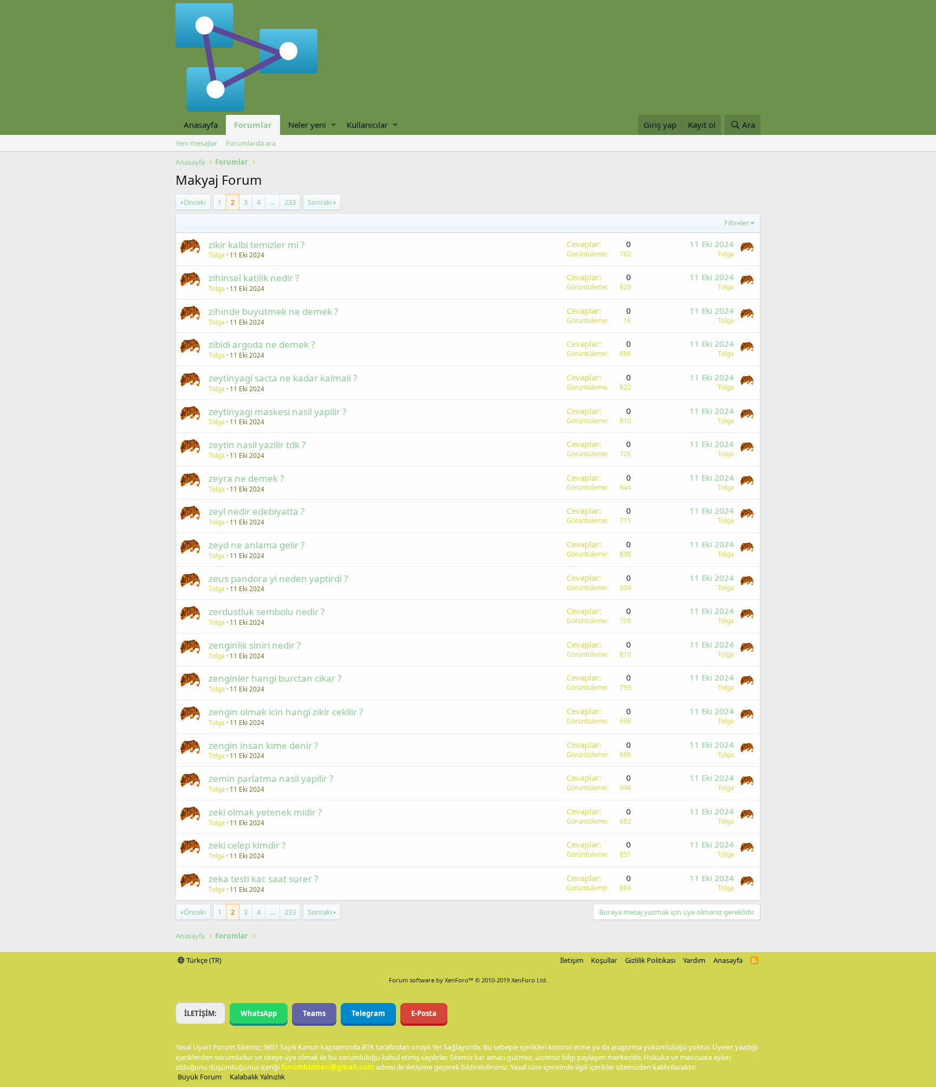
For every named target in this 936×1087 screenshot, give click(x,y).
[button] (333, 125)
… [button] (272, 202)
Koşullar (604, 960)
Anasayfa (201, 124)
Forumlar (253, 124)
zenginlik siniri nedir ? (255, 645)
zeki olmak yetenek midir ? (265, 812)
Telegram (368, 1013)
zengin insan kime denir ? (263, 745)
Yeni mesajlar (196, 143)
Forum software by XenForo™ (468, 980)
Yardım (694, 960)
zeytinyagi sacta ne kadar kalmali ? (283, 378)
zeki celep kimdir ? (247, 845)
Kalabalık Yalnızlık (257, 1077)
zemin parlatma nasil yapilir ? (271, 778)
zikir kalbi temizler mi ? (256, 244)
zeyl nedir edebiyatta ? (256, 511)
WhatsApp (258, 1013)
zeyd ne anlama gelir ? (256, 545)
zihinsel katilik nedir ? (254, 277)
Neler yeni (307, 124)
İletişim (571, 960)
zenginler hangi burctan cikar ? (275, 678)
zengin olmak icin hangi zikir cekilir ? (286, 712)
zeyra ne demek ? (246, 478)
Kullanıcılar (367, 124)
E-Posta (424, 1013)
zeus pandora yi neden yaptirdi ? (278, 578)
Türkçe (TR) (203, 960)
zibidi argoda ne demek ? (262, 344)
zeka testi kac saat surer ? (263, 878)
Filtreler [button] (736, 223)
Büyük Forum (200, 1077)
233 (290, 202)
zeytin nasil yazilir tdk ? (257, 444)
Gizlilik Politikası (650, 960)
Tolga (217, 255)
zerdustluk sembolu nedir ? (266, 611)
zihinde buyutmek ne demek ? (273, 311)
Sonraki (320, 202)
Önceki (195, 202)
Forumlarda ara (251, 143)
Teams (314, 1013)
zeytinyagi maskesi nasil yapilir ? (277, 411)
